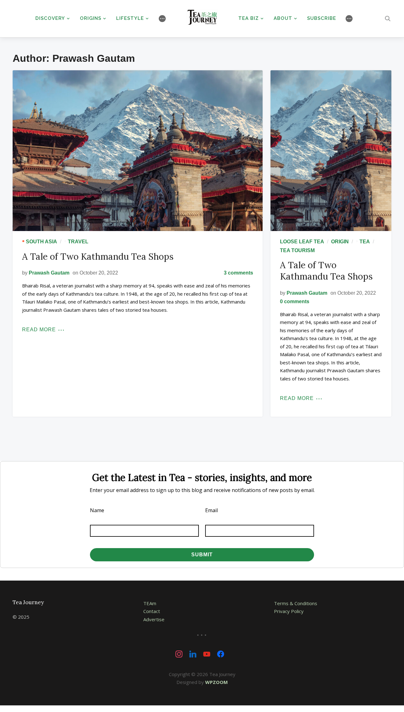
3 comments (238, 272)
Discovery (50, 18)
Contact (151, 611)
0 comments (294, 301)
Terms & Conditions (295, 603)
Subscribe (321, 18)
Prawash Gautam (49, 272)
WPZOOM (216, 682)
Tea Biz (248, 18)
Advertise (153, 619)
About (283, 18)
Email (211, 510)
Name (97, 510)
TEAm (149, 603)
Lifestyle (130, 18)
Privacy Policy (289, 611)
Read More (39, 329)
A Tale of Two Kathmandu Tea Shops (98, 256)
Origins (90, 18)
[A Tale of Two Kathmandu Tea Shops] (138, 150)
